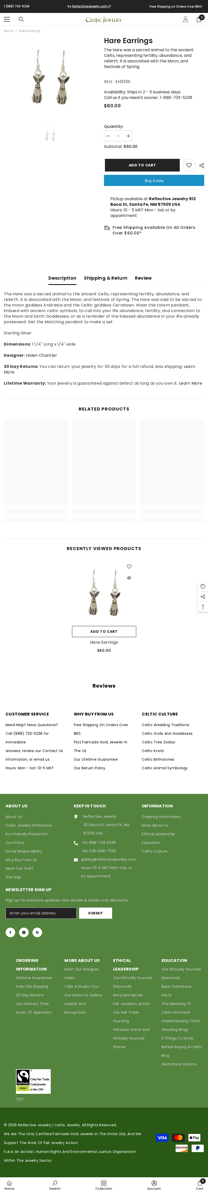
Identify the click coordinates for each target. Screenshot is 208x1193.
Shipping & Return (105, 278)
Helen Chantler (41, 355)
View (19, 1098)
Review (143, 278)
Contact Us (52, 750)
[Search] (21, 19)
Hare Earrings (104, 642)
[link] (36, 511)
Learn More (190, 383)
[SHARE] (199, 165)
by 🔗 (89, 6)
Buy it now (154, 181)
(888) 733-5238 (28, 733)
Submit (95, 913)
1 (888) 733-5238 (16, 6)
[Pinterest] (37, 932)
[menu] (7, 19)
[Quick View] (129, 578)
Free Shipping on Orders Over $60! (176, 6)
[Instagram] (24, 932)
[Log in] (185, 19)
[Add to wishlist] (189, 165)
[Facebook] (10, 932)
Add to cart (141, 165)
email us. (42, 759)
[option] (50, 75)
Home (8, 31)
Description (62, 278)
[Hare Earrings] (104, 591)
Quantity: (114, 126)
